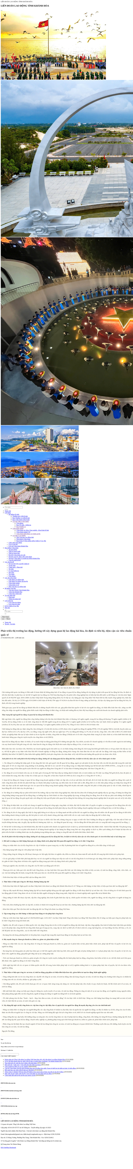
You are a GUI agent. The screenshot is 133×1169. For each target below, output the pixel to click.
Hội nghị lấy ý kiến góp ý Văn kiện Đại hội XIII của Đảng (23, 1065)
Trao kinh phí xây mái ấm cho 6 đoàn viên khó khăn (21, 1063)
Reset (8, 619)
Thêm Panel (5, 617)
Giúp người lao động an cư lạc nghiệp (16, 1066)
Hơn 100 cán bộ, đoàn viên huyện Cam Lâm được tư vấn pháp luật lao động (28, 1073)
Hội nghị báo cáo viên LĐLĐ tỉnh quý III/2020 (19, 1070)
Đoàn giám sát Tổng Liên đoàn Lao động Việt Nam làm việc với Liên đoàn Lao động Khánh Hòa (35, 1059)
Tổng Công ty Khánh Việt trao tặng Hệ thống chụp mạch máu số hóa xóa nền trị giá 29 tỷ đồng (34, 1072)
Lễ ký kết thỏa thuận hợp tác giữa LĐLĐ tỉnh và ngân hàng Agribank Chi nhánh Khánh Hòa (33, 1061)
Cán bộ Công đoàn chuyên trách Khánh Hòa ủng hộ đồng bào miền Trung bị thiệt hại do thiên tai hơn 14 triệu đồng (40, 1068)
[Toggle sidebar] (1, 10)
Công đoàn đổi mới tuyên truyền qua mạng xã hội (20, 1075)
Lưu (3, 619)
